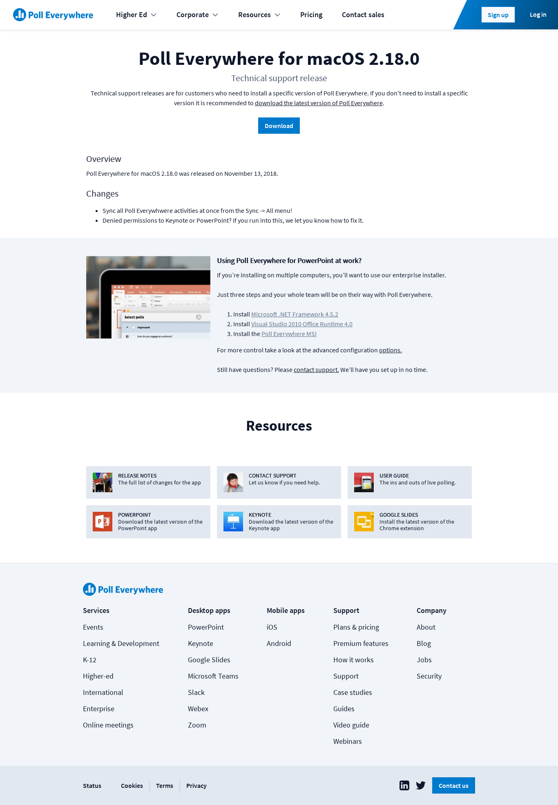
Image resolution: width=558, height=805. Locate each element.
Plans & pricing (356, 627)
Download (279, 126)
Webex (198, 708)
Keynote (200, 643)
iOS (272, 627)
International (103, 692)
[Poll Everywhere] (53, 14)
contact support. (316, 369)
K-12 (89, 659)
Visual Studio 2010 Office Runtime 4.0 (302, 324)
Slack (196, 692)
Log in (538, 14)
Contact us (454, 785)
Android (279, 643)
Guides (344, 708)
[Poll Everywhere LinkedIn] (404, 785)
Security (429, 676)
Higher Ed (131, 14)
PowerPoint (206, 627)
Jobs (424, 659)
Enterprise (98, 708)
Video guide (351, 725)
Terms (164, 785)
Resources (254, 14)
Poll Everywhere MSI (289, 334)
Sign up (498, 15)
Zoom (197, 725)
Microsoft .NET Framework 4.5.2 (294, 314)
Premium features (360, 643)
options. (390, 350)
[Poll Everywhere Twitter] (421, 785)
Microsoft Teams (213, 676)
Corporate (192, 14)
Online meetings (108, 725)
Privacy (196, 785)
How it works (353, 659)
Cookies (132, 785)
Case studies (352, 692)
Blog (424, 643)
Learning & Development (121, 643)
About (426, 627)
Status (92, 785)
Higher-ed (98, 676)
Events (93, 627)
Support (346, 676)
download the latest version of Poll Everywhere (319, 103)
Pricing (311, 14)
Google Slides (209, 659)
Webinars (347, 741)
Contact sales (363, 14)
